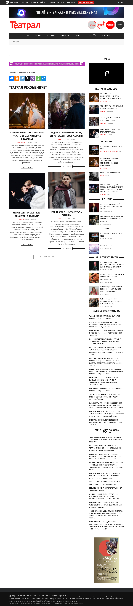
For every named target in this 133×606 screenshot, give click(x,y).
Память (102, 176)
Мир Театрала (14, 595)
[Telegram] (22, 78)
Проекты (65, 36)
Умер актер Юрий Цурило (110, 173)
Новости (25, 36)
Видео (106, 59)
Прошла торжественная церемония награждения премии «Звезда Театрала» (106, 422)
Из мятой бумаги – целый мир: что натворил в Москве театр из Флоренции (104, 476)
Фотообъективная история (108, 152)
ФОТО (107, 228)
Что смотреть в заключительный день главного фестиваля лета (110, 96)
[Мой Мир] (43, 78)
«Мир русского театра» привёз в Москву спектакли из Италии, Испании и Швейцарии (105, 448)
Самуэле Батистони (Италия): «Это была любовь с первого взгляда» (111, 301)
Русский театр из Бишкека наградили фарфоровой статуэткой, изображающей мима (106, 414)
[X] (27, 78)
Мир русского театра (106, 257)
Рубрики (51, 36)
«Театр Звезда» (106, 245)
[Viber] (32, 78)
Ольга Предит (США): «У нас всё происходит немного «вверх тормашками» (111, 289)
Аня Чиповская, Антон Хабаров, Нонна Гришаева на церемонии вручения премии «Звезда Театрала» (106, 371)
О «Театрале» (105, 36)
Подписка (71, 2)
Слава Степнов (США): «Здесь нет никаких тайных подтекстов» (112, 277)
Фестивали (21, 142)
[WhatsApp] (38, 78)
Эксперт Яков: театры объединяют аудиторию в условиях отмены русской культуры (105, 439)
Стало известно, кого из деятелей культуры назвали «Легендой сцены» (105, 397)
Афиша (38, 36)
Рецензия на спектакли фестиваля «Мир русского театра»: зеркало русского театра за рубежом (104, 496)
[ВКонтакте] (11, 78)
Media (77, 36)
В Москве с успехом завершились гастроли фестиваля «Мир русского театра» (105, 505)
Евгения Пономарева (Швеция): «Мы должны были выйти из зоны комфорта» (112, 264)
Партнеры (62, 595)
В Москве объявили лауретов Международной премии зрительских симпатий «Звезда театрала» (105, 324)
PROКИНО (60, 139)
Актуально (107, 141)
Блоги (90, 36)
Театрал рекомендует (106, 89)
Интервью (107, 199)
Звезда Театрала (86, 2)
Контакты (14, 2)
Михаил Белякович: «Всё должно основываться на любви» (111, 206)
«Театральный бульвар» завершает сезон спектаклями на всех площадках (27, 135)
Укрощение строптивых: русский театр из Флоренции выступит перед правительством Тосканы (105, 456)
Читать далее (27, 167)
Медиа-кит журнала (55, 2)
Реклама (24, 2)
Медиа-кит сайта (38, 2)
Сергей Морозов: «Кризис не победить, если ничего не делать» (111, 219)
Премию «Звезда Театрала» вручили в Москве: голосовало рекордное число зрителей (106, 333)
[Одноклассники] (16, 78)
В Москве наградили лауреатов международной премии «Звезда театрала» (105, 341)
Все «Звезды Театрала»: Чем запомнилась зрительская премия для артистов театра (106, 405)
